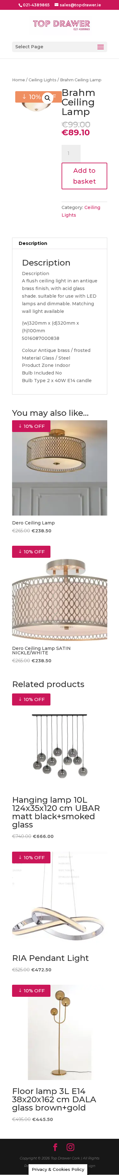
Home (18, 80)
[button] (47, 98)
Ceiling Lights (42, 80)
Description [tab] (33, 243)
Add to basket (84, 176)
